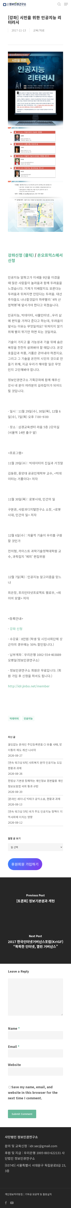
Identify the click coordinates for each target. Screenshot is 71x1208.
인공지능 (28, 718)
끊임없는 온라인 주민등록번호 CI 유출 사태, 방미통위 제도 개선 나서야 (35, 747)
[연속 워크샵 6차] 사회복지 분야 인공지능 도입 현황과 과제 (35, 765)
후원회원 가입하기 (25, 864)
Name (14, 1028)
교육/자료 (38, 30)
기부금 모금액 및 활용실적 (38, 1194)
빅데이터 (14, 718)
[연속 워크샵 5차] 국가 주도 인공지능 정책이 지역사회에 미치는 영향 (35, 814)
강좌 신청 (16, 628)
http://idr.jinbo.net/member (28, 686)
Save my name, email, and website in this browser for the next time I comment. (33, 1092)
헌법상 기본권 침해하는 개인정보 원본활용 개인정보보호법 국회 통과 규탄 (35, 783)
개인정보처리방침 (14, 1194)
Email (13, 1046)
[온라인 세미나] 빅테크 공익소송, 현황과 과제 (34, 799)
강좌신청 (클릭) (21, 255)
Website (14, 1064)
